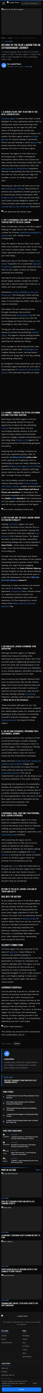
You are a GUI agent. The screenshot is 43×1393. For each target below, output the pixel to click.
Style (24, 1353)
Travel (15, 866)
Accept (21, 1389)
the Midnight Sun (30, 349)
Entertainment (6, 1343)
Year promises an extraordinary (14, 168)
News (3, 1339)
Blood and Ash (19, 457)
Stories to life (22, 440)
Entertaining (30, 694)
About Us (4, 1368)
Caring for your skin (9, 198)
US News (25, 1346)
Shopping (25, 1336)
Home (3, 38)
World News (26, 1357)
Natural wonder (29, 919)
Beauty (33, 142)
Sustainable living (24, 315)
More (39, 1170)
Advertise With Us (7, 1375)
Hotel (13, 498)
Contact (4, 1372)
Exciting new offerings (14, 189)
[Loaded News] (13, 3)
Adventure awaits (9, 720)
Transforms (16, 591)
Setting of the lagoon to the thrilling (25, 466)
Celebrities (13, 952)
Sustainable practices (10, 773)
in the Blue (13, 524)
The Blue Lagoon (8, 119)
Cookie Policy (6, 1385)
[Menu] (3, 3)
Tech (24, 1343)
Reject (35, 1383)
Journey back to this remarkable (15, 207)
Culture (10, 38)
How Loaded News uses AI (12, 1035)
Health (24, 1339)
